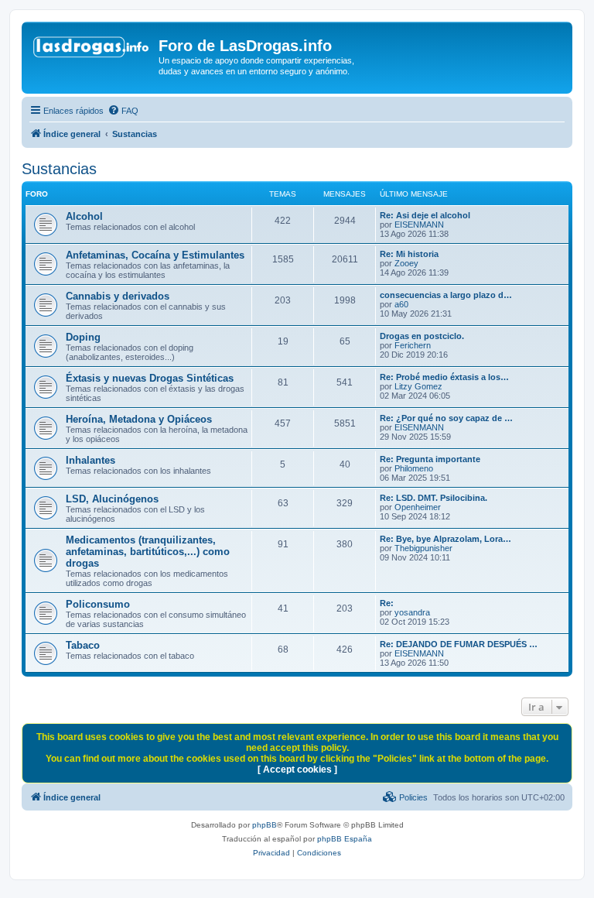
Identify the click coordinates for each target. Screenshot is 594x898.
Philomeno (413, 468)
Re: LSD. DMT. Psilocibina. (433, 497)
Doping (83, 337)
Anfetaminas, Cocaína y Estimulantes (155, 255)
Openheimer (417, 507)
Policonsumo (98, 604)
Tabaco (83, 645)
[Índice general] (92, 50)
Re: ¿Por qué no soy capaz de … (446, 418)
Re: (387, 603)
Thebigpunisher (423, 548)
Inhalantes (90, 460)
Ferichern (412, 345)
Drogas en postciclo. (422, 336)
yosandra (412, 612)
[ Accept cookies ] (297, 769)
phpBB (264, 825)
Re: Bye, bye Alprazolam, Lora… (445, 538)
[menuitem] (123, 110)
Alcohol (84, 216)
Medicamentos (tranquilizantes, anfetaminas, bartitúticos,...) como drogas (148, 551)
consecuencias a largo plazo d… (446, 295)
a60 (401, 304)
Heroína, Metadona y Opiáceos (139, 419)
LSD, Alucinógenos (112, 499)
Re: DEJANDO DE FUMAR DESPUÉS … (459, 644)
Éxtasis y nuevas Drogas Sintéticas (150, 378)
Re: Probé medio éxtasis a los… (444, 377)
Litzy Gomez (418, 386)
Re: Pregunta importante (430, 459)
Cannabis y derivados (117, 296)
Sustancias (59, 168)
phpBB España (344, 839)
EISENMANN (419, 224)
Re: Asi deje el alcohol (425, 215)
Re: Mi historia (409, 254)
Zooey (406, 263)
